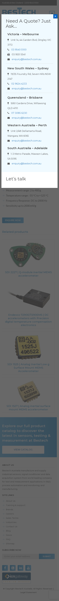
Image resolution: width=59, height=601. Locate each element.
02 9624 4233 (19, 83)
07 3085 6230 (19, 113)
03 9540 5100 (18, 49)
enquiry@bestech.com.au (26, 59)
